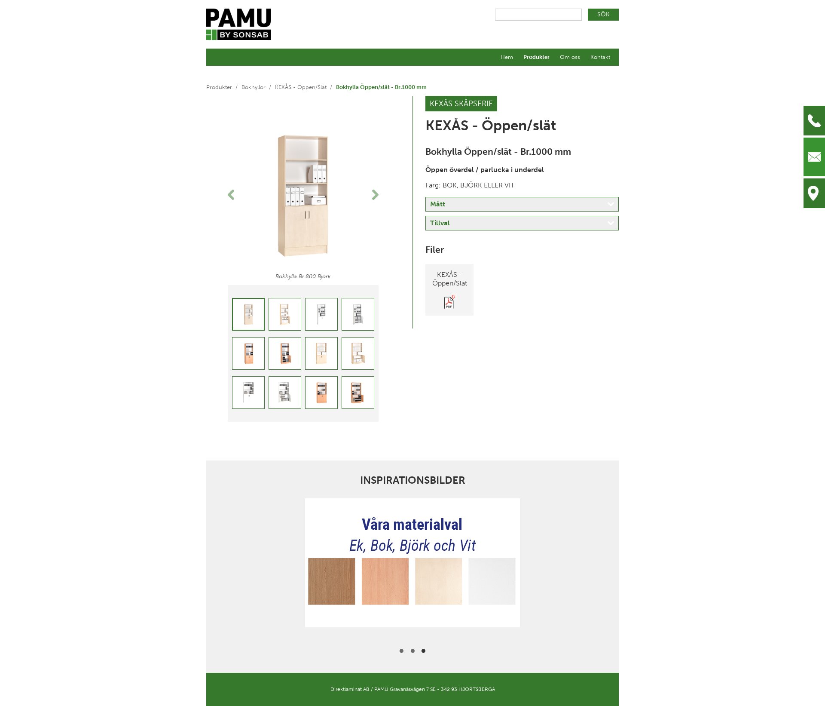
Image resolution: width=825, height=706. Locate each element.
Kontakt (600, 57)
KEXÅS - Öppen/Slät (301, 87)
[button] (239, 195)
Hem (507, 57)
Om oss (570, 57)
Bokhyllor (253, 87)
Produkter (536, 57)
